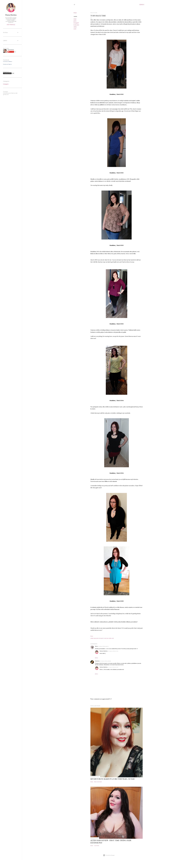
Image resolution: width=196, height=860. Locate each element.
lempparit (76, 23)
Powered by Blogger (110, 855)
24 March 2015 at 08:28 (105, 661)
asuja (75, 19)
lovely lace (76, 25)
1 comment (96, 845)
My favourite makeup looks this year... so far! (112, 779)
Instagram (6, 83)
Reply (96, 657)
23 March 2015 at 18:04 (103, 646)
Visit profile (11, 24)
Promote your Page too (7, 64)
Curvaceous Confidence (7, 61)
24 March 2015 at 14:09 (113, 651)
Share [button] (75, 12)
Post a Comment (98, 781)
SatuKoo (97, 661)
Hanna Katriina (103, 651)
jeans (75, 21)
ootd (75, 29)
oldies (75, 27)
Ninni (96, 646)
